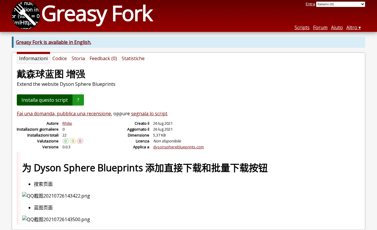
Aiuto (337, 27)
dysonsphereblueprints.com (178, 147)
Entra (310, 3)
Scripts (302, 27)
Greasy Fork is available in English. (53, 42)
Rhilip (67, 123)
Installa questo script (45, 100)
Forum (320, 27)
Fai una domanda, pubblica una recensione (64, 113)
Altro (351, 27)
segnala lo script (149, 113)
